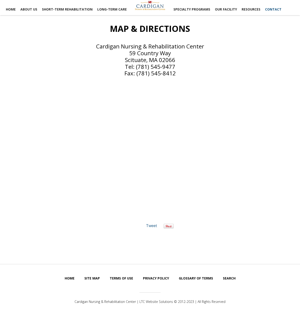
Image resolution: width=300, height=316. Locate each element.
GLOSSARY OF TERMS (196, 278)
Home (11, 9)
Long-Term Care (112, 9)
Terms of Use (121, 278)
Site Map (92, 278)
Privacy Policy (156, 278)
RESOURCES (251, 9)
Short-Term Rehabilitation (67, 9)
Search (229, 278)
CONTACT (273, 9)
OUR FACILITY (226, 9)
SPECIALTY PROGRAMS (191, 9)
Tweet (151, 225)
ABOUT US (28, 9)
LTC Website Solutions (156, 301)
